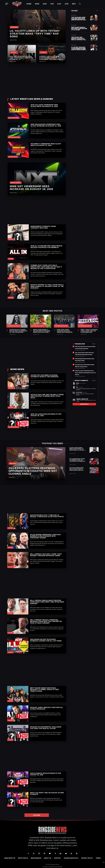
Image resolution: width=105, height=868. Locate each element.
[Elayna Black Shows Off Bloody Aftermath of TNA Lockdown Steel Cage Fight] (17, 321)
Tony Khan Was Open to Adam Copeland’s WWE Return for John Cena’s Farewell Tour (79, 18)
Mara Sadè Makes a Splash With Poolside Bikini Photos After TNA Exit (41, 331)
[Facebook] (28, 853)
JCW (66, 4)
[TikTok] (71, 853)
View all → (94, 343)
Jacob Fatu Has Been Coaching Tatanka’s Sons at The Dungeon (44, 376)
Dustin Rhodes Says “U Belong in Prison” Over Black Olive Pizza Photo (47, 516)
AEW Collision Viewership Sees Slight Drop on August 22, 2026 (44, 105)
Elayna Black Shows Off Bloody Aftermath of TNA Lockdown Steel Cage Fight (18, 331)
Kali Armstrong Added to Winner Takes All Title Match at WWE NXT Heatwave (77, 460)
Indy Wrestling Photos (37, 325)
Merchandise (36, 858)
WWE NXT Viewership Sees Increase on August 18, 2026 (31, 187)
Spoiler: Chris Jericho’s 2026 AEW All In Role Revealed (46, 708)
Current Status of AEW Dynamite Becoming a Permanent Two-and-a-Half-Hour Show (51, 58)
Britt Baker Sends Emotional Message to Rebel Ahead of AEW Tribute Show (44, 689)
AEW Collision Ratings (13, 117)
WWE (37, 4)
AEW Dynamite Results (13, 786)
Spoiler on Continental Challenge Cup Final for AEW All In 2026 (45, 727)
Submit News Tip (84, 404)
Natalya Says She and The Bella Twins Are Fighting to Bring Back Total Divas (47, 396)
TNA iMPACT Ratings (13, 156)
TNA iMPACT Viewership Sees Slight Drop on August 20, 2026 (46, 144)
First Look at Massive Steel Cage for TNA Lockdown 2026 (89, 331)
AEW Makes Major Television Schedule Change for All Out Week (46, 640)
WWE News (11, 278)
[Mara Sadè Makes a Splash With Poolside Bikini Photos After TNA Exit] (40, 321)
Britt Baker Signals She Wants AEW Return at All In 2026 (79, 28)
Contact (57, 858)
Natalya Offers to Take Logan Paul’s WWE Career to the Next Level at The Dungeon (47, 286)
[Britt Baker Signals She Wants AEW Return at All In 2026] (93, 27)
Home (28, 4)
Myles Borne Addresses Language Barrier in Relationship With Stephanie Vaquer (45, 536)
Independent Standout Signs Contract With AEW (43, 227)
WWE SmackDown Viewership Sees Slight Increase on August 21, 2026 (46, 125)
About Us (47, 858)
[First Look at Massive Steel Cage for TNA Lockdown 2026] (88, 321)
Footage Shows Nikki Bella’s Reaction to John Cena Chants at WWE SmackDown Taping (77, 469)
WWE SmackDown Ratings (14, 137)
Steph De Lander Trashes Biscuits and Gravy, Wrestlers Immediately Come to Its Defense (85, 372)
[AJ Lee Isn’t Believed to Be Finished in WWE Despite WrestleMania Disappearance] (93, 47)
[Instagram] (39, 853)
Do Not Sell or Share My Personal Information (52, 866)
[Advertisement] (37, 208)
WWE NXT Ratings (15, 182)
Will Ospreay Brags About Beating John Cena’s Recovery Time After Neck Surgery (47, 602)
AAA (59, 4)
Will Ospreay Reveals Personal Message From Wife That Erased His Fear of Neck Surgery (46, 621)
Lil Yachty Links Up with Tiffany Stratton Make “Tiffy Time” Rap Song (35, 33)
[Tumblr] (55, 853)
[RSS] (77, 853)
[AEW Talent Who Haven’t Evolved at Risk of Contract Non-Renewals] (93, 37)
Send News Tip (9, 858)
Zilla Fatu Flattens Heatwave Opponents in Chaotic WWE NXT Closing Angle (33, 471)
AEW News (13, 52)
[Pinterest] (44, 853)
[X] (34, 853)
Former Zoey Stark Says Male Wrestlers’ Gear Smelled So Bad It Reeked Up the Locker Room (46, 266)
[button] (80, 4)
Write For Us (23, 858)
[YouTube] (50, 853)
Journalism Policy (71, 858)
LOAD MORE (36, 815)
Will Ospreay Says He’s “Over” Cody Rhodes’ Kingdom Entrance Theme (46, 554)
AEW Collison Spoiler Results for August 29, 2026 (46, 414)
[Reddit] (66, 853)
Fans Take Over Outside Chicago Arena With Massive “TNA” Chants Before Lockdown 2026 (65, 331)
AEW (45, 4)
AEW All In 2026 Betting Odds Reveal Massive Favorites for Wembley (47, 246)
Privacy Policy (87, 858)
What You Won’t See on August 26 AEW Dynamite (47, 793)
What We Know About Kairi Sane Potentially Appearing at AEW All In (21, 58)
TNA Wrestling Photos (14, 325)
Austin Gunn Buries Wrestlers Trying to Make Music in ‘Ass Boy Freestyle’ (77, 449)
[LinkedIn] (60, 853)
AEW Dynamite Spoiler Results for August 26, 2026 (45, 774)
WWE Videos (14, 27)
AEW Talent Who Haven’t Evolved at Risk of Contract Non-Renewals (79, 38)
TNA (52, 4)
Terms (98, 858)
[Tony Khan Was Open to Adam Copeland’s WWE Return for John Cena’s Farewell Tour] (93, 17)
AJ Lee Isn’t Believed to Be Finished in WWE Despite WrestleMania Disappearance (79, 48)
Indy (74, 4)
